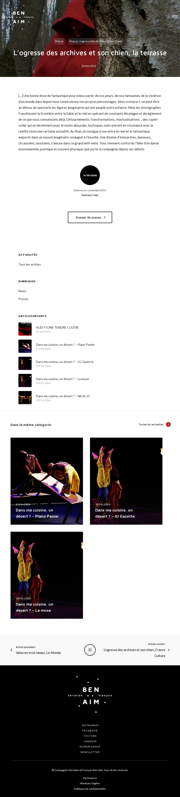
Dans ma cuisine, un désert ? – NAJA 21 (63, 396)
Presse (59, 41)
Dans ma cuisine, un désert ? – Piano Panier (65, 344)
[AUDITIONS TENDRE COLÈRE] (25, 329)
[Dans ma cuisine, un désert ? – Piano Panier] (25, 346)
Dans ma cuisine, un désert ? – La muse (62, 379)
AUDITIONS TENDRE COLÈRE (57, 327)
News (22, 291)
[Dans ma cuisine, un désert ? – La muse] (25, 380)
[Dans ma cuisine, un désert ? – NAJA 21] (25, 397)
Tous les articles (29, 264)
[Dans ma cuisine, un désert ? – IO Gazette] (25, 363)
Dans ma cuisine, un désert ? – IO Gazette (65, 362)
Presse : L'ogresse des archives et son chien (96, 41)
